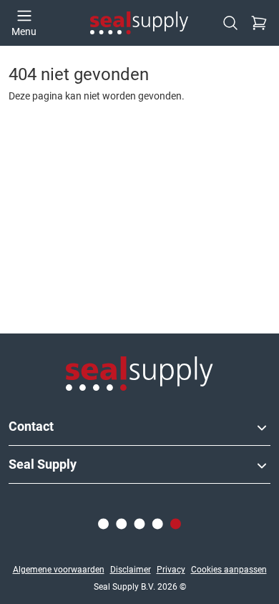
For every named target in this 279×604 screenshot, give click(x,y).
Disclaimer (130, 570)
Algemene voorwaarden (58, 570)
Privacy (171, 570)
